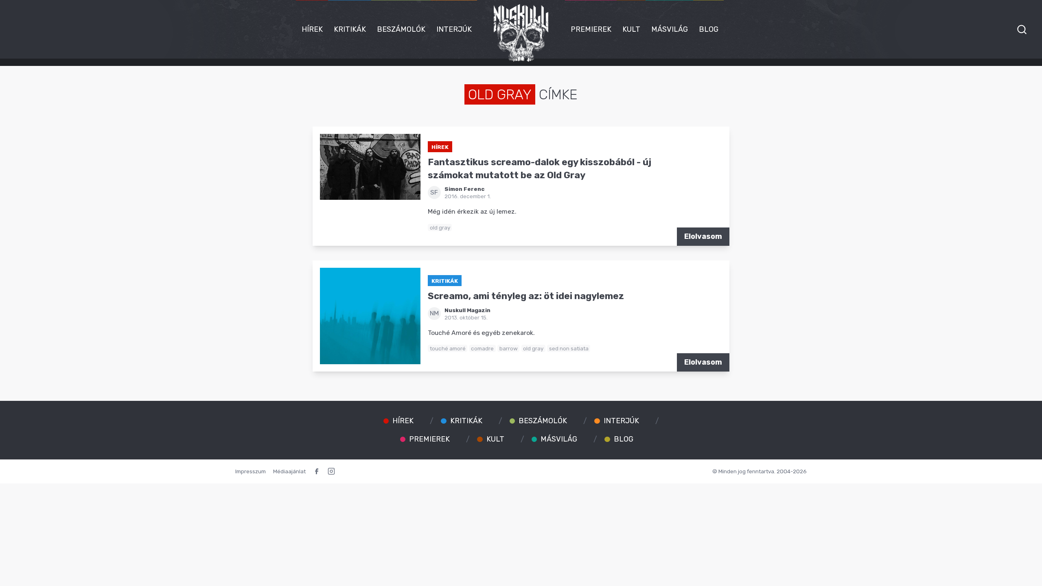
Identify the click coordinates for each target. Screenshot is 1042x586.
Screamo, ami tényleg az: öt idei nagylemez (526, 296)
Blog (708, 29)
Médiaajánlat (289, 471)
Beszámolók (401, 29)
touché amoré (448, 348)
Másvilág (669, 29)
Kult (631, 29)
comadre (482, 348)
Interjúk (454, 29)
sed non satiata (569, 348)
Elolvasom (703, 236)
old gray (440, 227)
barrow (508, 348)
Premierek (591, 29)
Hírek (312, 29)
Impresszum (250, 471)
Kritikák (350, 29)
